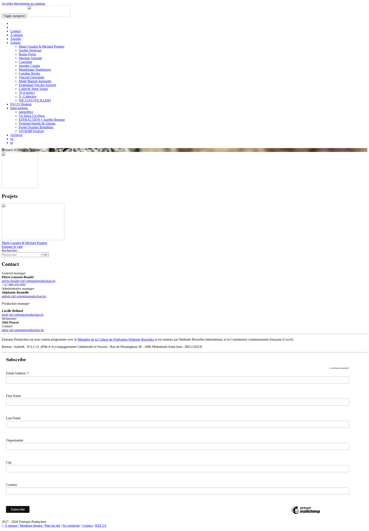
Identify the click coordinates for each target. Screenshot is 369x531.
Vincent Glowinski (31, 77)
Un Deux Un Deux (32, 116)
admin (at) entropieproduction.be (24, 296)
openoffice (26, 112)
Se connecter (71, 525)
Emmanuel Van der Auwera (37, 85)
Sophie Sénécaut (30, 50)
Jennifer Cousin (29, 66)
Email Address (17, 373)
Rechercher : (10, 250)
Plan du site (52, 525)
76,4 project (27, 92)
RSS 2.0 (100, 525)
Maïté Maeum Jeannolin (35, 81)
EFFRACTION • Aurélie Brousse (42, 119)
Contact (15, 31)
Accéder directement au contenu (23, 3)
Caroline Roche (29, 73)
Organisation (14, 440)
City (9, 462)
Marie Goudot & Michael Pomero (41, 46)
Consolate (25, 62)
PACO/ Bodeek (21, 104)
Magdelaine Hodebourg (35, 69)
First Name (13, 396)
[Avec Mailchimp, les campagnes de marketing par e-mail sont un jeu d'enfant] (305, 513)
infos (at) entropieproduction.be (23, 330)
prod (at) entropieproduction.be (23, 314)
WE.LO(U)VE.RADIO (35, 100)
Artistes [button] (15, 42)
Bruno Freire (27, 54)
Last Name (13, 418)
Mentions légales (31, 525)
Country (11, 485)
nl (11, 142)
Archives (16, 135)
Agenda (15, 39)
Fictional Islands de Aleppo (37, 123)
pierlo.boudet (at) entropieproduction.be (29, 281)
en (11, 139)
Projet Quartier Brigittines (36, 127)
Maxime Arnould (30, 58)
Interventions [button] (19, 108)
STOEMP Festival (31, 131)
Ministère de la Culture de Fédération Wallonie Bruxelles (116, 339)
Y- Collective (28, 96)
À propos (16, 35)
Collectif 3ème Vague (33, 89)
